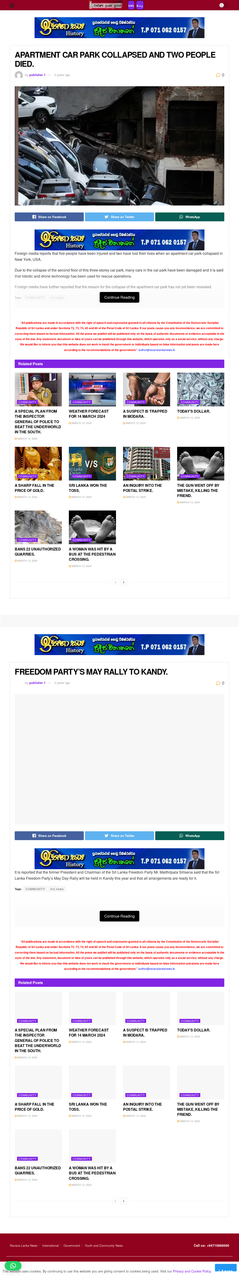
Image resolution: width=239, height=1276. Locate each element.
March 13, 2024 (135, 423)
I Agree (226, 1269)
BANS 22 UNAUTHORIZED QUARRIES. (38, 551)
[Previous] (115, 582)
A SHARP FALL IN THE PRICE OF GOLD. (34, 488)
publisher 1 (37, 75)
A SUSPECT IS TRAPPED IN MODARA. (145, 413)
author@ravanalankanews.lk (156, 350)
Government (71, 1245)
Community (27, 402)
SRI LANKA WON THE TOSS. (88, 488)
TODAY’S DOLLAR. (193, 411)
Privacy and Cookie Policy (192, 1271)
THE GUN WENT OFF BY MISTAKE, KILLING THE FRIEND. (198, 490)
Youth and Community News (104, 1245)
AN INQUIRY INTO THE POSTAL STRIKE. (142, 488)
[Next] (123, 582)
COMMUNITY (35, 889)
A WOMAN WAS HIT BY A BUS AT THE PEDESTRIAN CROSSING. (92, 554)
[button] (13, 1265)
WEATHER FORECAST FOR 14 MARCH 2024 (89, 413)
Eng (131, 5)
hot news (57, 889)
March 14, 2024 (27, 438)
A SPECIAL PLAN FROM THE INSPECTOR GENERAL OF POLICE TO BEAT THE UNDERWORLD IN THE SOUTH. (38, 421)
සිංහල (140, 5)
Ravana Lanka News (24, 1245)
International (50, 1245)
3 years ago (62, 75)
